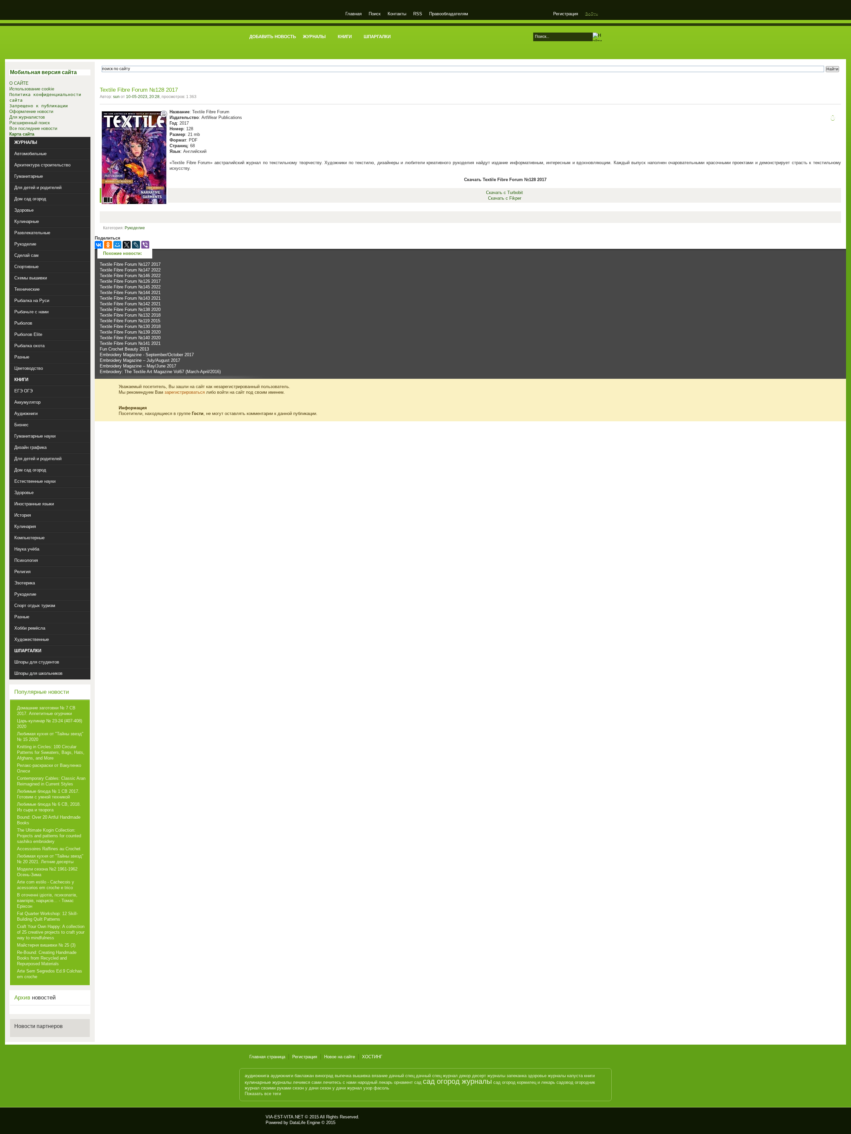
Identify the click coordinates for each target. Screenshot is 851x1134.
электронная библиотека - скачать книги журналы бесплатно (255, 1119)
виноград (324, 1075)
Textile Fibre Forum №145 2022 (130, 286)
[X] (127, 245)
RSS (417, 13)
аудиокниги (282, 1075)
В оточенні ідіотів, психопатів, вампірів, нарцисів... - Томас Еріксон (47, 900)
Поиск (375, 13)
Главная (353, 13)
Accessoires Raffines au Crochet (48, 848)
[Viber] (145, 245)
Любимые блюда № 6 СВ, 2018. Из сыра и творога (49, 807)
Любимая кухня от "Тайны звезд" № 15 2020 (50, 736)
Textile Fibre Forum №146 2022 (130, 275)
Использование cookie (31, 88)
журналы (496, 1075)
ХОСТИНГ (372, 1056)
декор (465, 1075)
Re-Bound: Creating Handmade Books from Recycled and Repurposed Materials (46, 958)
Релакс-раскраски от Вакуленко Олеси (49, 768)
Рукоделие (135, 228)
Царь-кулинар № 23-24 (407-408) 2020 (49, 723)
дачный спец (402, 1075)
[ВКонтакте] (99, 245)
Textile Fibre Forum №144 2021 (130, 292)
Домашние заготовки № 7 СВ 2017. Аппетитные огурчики (46, 710)
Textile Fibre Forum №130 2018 (130, 326)
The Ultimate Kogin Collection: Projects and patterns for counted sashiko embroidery (49, 836)
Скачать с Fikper (504, 198)
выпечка (343, 1075)
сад (418, 1082)
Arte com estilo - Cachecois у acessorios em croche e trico (45, 884)
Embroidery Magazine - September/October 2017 (147, 354)
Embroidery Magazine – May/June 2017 (138, 365)
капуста (575, 1075)
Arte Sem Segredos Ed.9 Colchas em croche (49, 974)
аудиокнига (257, 1075)
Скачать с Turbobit (504, 192)
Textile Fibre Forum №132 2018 (130, 315)
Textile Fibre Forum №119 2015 (130, 320)
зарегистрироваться (185, 392)
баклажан (304, 1075)
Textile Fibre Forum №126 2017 (130, 281)
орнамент (403, 1082)
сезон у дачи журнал (341, 1087)
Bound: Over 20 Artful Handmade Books (48, 820)
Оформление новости (31, 111)
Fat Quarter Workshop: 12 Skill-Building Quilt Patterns (47, 916)
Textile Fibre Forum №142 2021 (130, 303)
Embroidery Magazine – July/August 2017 (140, 360)
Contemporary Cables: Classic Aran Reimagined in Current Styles (51, 781)
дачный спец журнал (437, 1075)
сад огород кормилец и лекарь (524, 1082)
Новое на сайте (339, 1056)
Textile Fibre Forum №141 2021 (130, 343)
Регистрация (565, 13)
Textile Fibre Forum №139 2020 (130, 332)
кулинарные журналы (268, 1082)
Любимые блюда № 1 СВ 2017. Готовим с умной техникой (48, 794)
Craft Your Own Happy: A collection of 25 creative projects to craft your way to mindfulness (50, 932)
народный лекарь (375, 1082)
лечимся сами (307, 1082)
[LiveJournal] (136, 245)
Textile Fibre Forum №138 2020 (130, 309)
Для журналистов (27, 117)
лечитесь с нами (339, 1082)
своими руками (276, 1087)
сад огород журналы (457, 1081)
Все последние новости (33, 128)
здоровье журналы (547, 1075)
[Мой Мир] (117, 245)
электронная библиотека (293, 15)
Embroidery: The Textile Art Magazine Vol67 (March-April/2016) (160, 371)
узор (367, 1087)
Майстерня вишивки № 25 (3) (46, 945)
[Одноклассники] (108, 245)
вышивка (361, 1075)
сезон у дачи (305, 1087)
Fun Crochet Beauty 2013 (124, 349)
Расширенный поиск (29, 122)
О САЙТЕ (19, 83)
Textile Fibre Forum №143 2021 (130, 298)
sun (116, 96)
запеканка (517, 1075)
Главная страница (267, 1056)
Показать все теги (263, 1093)
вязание (380, 1075)
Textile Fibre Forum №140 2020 (130, 337)
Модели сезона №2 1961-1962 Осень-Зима (47, 872)
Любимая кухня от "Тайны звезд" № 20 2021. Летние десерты (50, 859)
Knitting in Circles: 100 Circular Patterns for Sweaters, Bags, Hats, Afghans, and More (50, 752)
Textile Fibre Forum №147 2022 (130, 269)
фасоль (381, 1087)
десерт (479, 1075)
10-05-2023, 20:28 (143, 96)
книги (589, 1075)
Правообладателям (448, 13)
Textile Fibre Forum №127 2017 (130, 264)
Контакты (397, 13)
